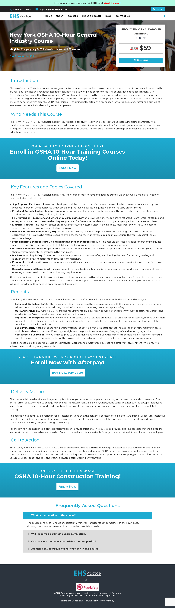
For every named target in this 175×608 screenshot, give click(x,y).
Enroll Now (141, 60)
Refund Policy (91, 601)
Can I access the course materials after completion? (63, 541)
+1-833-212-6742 (22, 9)
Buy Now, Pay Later (67, 372)
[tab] (87, 515)
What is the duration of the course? (53, 515)
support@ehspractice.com (54, 9)
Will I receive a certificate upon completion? (58, 534)
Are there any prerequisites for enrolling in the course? (65, 548)
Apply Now (67, 486)
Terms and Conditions (72, 601)
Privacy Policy (107, 601)
